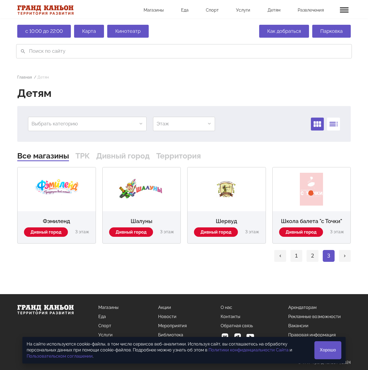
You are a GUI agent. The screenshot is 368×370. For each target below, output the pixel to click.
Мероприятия (172, 325)
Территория (178, 155)
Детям (274, 10)
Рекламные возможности (314, 316)
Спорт (212, 10)
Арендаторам (302, 307)
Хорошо (328, 350)
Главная (24, 77)
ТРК (82, 155)
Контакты (230, 316)
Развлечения (311, 10)
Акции (164, 307)
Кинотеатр (128, 31)
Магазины (154, 10)
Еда (185, 10)
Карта (89, 31)
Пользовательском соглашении (60, 356)
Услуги (243, 10)
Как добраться (284, 31)
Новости (167, 316)
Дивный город (123, 155)
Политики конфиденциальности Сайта (249, 350)
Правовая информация (312, 334)
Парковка (331, 31)
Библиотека (170, 334)
